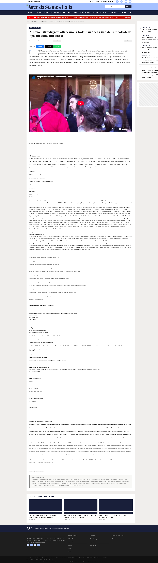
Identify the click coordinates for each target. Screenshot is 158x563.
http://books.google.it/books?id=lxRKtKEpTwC (40, 427)
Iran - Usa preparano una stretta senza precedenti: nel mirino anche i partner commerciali (80, 516)
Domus (30, 12)
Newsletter (99, 1)
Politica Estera (34, 22)
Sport (105, 12)
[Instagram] (130, 1)
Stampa (129, 41)
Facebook (40, 46)
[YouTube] (117, 1)
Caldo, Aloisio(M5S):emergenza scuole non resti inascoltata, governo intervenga (90, 17)
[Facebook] (126, 1)
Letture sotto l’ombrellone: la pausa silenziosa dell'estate (45, 17)
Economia (88, 12)
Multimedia (114, 12)
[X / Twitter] (121, 1)
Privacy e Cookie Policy (118, 536)
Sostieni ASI (93, 545)
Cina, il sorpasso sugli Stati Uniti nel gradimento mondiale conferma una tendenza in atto (43, 516)
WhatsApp (57, 46)
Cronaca (47, 12)
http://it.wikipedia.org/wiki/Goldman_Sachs (51, 143)
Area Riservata (93, 542)
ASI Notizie (38, 12)
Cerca (128, 7)
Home (28, 22)
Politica (56, 12)
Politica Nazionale (72, 536)
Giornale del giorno (108, 1)
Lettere (124, 12)
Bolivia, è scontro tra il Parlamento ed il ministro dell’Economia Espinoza (113, 516)
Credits (113, 539)
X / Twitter (48, 46)
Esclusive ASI (67, 12)
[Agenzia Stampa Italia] (49, 7)
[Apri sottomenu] (51, 12)
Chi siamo (91, 1)
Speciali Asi (77, 12)
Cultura (95, 12)
